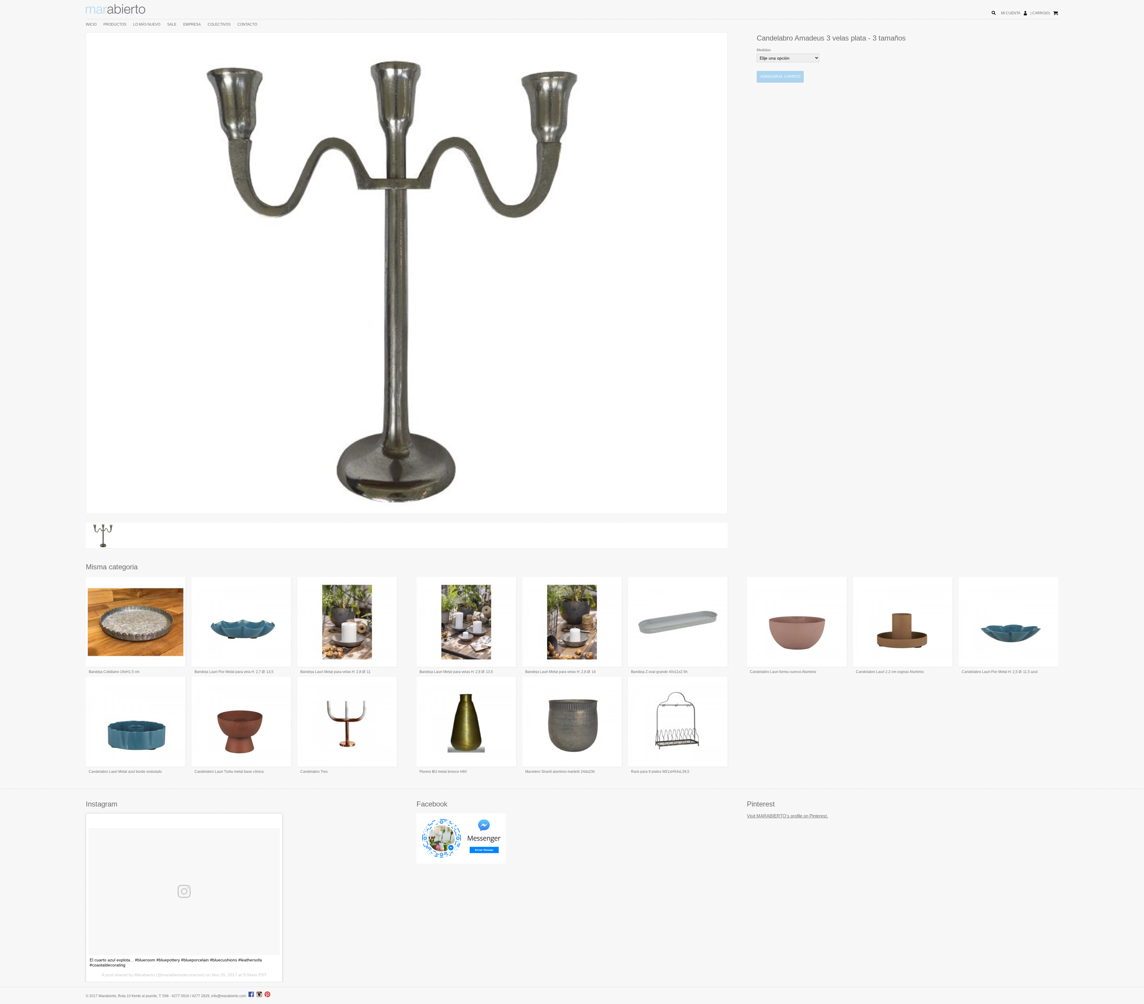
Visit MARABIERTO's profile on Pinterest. (787, 815)
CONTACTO (247, 24)
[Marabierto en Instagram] (260, 996)
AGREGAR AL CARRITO (780, 76)
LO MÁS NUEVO (146, 24)
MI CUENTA (1010, 13)
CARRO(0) (1041, 13)
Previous (77, 273)
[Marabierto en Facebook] (251, 996)
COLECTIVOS (219, 24)
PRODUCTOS (114, 24)
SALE (171, 24)
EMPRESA (192, 24)
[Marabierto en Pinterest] (267, 996)
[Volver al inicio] (115, 12)
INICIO (91, 24)
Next (736, 273)
